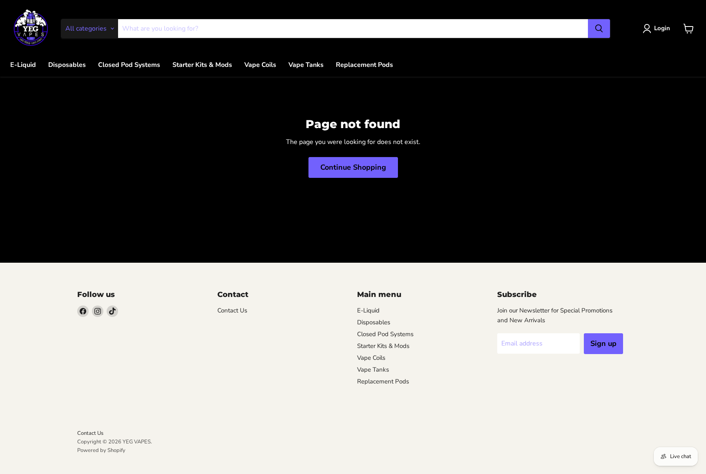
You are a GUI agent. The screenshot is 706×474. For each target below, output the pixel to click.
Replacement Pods (364, 64)
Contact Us (232, 310)
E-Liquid (23, 64)
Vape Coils (260, 64)
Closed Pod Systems (129, 64)
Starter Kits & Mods (202, 64)
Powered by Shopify (101, 450)
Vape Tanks (306, 64)
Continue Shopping (353, 167)
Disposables (67, 64)
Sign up (603, 343)
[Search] (599, 28)
